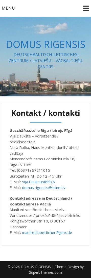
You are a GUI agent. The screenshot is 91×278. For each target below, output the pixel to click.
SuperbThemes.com (45, 272)
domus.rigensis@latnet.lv (43, 187)
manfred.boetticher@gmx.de (47, 232)
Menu (8, 8)
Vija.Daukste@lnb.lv (38, 181)
